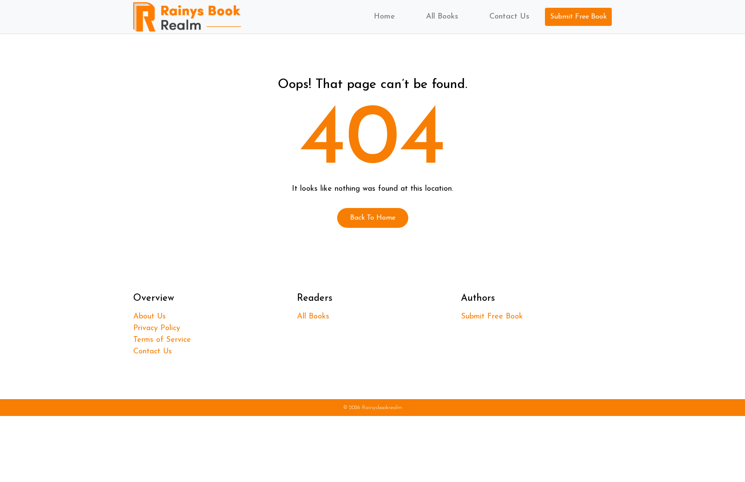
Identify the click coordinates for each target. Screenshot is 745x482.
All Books (442, 17)
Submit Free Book (578, 16)
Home (384, 17)
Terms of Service (162, 340)
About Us (149, 317)
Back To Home (372, 217)
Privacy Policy (156, 328)
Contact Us (509, 17)
